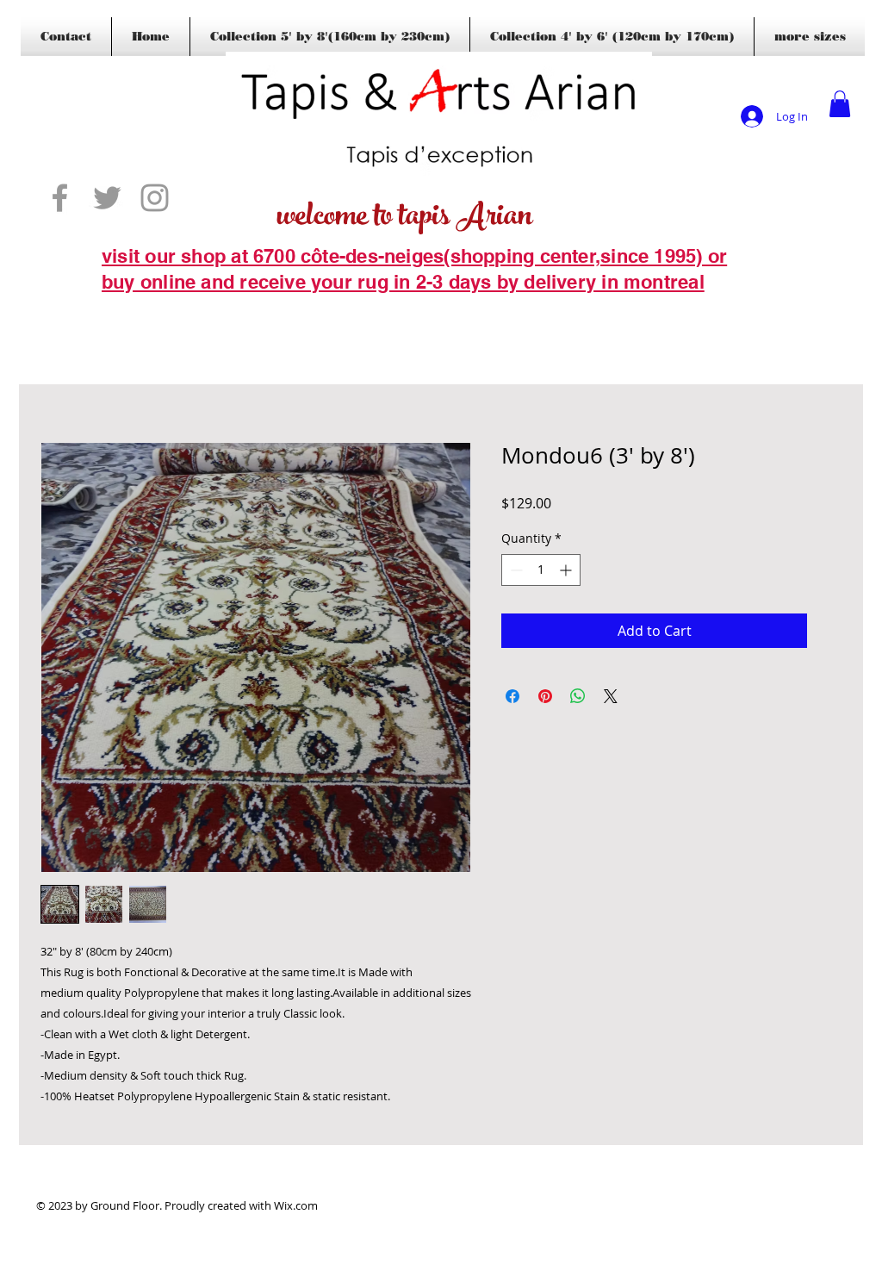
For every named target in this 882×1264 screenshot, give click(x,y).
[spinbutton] (540, 570)
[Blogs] (126, 308)
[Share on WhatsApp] (578, 696)
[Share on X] (610, 696)
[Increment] (567, 570)
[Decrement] (514, 570)
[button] (840, 103)
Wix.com (296, 1205)
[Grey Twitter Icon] (107, 197)
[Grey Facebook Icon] (59, 197)
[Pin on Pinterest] (545, 696)
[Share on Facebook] (512, 696)
